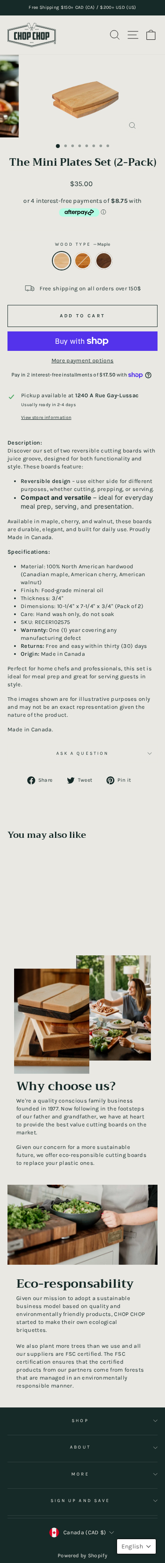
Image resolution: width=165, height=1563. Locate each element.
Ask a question (82, 753)
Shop (80, 1420)
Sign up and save (80, 1500)
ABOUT (80, 1447)
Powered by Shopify (82, 1555)
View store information (46, 417)
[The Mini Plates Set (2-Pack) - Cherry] (36, 925)
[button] (136, 1546)
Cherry (83, 261)
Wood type (82, 244)
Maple (61, 261)
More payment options (82, 360)
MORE (80, 1474)
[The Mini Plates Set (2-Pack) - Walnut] (46, 925)
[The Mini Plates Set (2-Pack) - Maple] (25, 925)
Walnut (104, 261)
